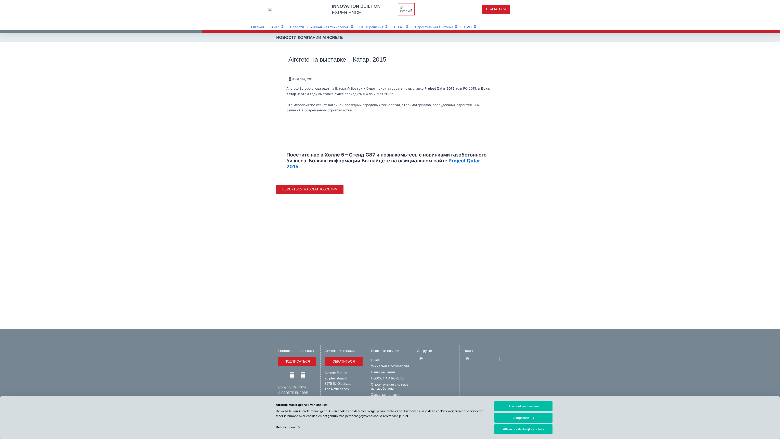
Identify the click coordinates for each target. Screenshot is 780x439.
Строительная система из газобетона (389, 386)
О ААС (399, 27)
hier (405, 416)
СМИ (468, 27)
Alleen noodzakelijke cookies (523, 429)
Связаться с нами (385, 394)
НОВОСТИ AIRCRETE (387, 378)
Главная (257, 27)
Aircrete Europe (336, 373)
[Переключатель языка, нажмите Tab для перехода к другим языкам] (406, 9)
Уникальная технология (330, 27)
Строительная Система (434, 27)
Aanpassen (521, 417)
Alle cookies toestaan (523, 406)
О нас (274, 27)
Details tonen (285, 427)
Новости (297, 27)
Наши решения (371, 27)
